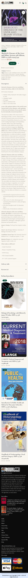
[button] (20, 3)
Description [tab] (5, 84)
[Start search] (26, 3)
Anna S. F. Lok (7, 72)
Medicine (8, 45)
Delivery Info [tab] (5, 264)
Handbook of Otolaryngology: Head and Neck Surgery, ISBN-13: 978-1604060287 (13, 456)
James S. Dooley (15, 74)
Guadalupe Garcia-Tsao (17, 72)
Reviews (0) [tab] (4, 269)
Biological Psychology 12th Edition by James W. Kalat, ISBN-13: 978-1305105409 (13, 315)
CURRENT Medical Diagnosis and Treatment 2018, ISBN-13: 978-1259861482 (12, 361)
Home (2, 45)
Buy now (12, 63)
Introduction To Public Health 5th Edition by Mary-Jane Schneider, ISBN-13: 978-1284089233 (12, 405)
